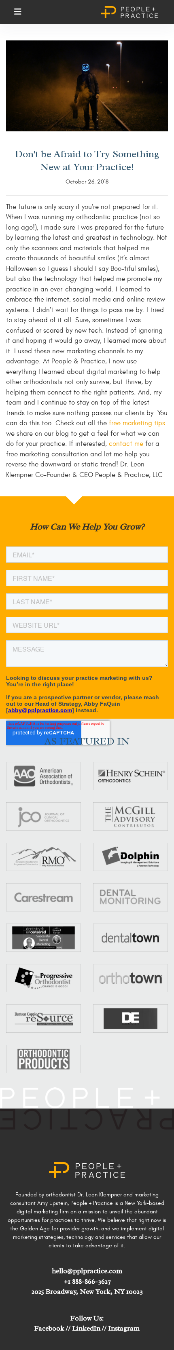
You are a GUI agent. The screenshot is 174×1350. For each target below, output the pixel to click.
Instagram (124, 1328)
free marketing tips (136, 423)
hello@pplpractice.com (87, 1271)
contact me (126, 444)
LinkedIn (86, 1328)
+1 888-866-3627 (87, 1281)
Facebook (49, 1328)
